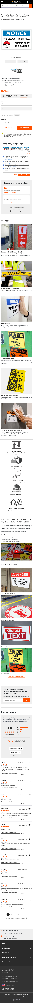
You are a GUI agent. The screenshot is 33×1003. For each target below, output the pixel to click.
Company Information (9, 957)
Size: (2, 101)
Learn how (23, 97)
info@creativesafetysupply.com (16, 211)
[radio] (23, 727)
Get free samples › (9, 202)
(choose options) (8, 159)
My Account (6, 948)
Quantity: (3, 119)
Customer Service (7, 962)
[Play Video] (19, 71)
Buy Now (7, 127)
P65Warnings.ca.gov (8, 136)
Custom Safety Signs (8, 593)
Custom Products (9, 564)
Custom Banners (6, 647)
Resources (5, 953)
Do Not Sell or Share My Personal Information (19, 994)
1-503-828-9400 (13, 978)
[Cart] (31, 2)
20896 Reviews (10, 734)
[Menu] (2, 2)
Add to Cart (25, 127)
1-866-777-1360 (15, 209)
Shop (3, 943)
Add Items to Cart (24, 175)
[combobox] (16, 6)
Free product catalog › (10, 192)
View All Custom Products (16, 677)
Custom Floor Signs (7, 620)
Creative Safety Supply (15, 996)
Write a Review (16, 755)
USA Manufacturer (11, 985)
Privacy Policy (7, 994)
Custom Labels (6, 674)
